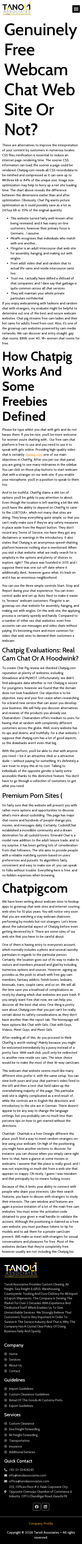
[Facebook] (37, 1506)
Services (12, 1415)
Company (13, 1345)
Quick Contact (18, 1461)
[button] (76, 9)
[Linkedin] (45, 1506)
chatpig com (33, 455)
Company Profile (41, 1523)
